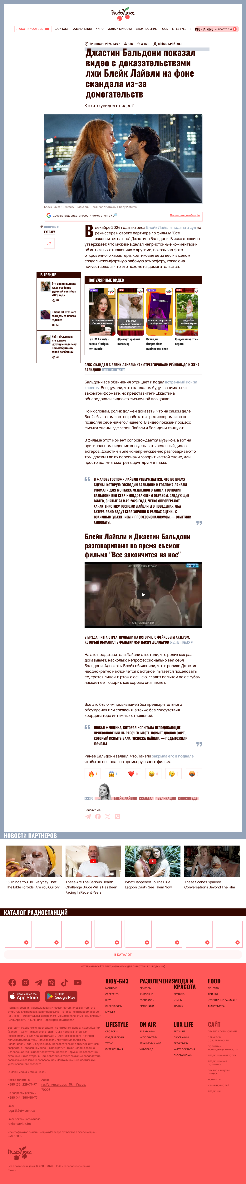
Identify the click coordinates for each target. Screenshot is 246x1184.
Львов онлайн (183, 1055)
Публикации (165, 798)
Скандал (146, 798)
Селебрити (112, 994)
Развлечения (81, 29)
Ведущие (179, 1031)
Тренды (179, 1005)
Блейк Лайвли (125, 798)
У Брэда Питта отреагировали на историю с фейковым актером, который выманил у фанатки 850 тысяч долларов (137, 640)
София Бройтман (170, 43)
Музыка (110, 1012)
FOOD (164, 29)
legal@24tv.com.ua (21, 1110)
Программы (181, 1037)
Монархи (111, 988)
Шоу (108, 1000)
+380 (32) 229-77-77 (22, 1084)
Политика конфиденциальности (223, 1048)
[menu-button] (10, 29)
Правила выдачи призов (219, 1072)
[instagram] (25, 982)
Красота (179, 994)
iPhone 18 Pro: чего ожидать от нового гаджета (64, 316)
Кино (100, 29)
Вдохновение (146, 29)
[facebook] (97, 816)
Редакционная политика (217, 1063)
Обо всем (111, 1031)
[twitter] (107, 816)
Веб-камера (181, 1043)
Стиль (178, 1000)
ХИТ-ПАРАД (146, 1049)
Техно (109, 1043)
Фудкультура (216, 1006)
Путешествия (114, 1049)
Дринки (213, 994)
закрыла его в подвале (173, 756)
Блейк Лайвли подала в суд (171, 227)
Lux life (183, 1024)
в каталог (123, 954)
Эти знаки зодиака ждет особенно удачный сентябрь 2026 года (64, 289)
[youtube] (77, 982)
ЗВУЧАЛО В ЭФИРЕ (150, 1043)
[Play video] (143, 595)
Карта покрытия (184, 1049)
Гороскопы (147, 1000)
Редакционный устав (222, 1055)
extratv (49, 231)
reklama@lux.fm (19, 1124)
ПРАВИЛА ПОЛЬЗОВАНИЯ (222, 1031)
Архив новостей (218, 1085)
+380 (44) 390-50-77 (22, 1097)
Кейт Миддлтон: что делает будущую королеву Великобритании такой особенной (64, 344)
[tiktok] (64, 982)
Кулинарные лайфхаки (222, 1000)
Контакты (214, 1079)
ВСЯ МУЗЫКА (147, 1031)
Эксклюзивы (113, 1006)
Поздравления (115, 1037)
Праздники (147, 1006)
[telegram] (88, 816)
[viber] (117, 816)
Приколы (145, 988)
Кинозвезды (188, 798)
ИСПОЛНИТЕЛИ (149, 1037)
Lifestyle (179, 29)
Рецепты (213, 988)
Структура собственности (218, 1039)
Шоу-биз (61, 29)
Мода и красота (119, 29)
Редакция (214, 1091)
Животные (146, 994)
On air (148, 1024)
